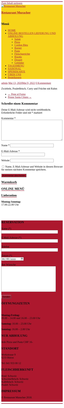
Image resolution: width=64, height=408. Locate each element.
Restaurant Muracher (16, 12)
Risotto (18, 56)
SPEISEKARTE (16, 71)
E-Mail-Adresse (10, 151)
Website (5, 160)
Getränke (19, 62)
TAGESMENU (16, 65)
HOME (12, 30)
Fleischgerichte (22, 53)
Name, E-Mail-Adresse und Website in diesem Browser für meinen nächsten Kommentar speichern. (32, 168)
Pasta (17, 51)
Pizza (17, 42)
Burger (18, 48)
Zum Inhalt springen (11, 3)
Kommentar (8, 118)
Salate (17, 39)
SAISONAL (14, 68)
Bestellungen (14, 77)
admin (4, 83)
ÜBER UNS (14, 74)
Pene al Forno (17, 94)
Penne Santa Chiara (20, 97)
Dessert (18, 59)
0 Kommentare (43, 83)
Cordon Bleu (21, 45)
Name (5, 145)
